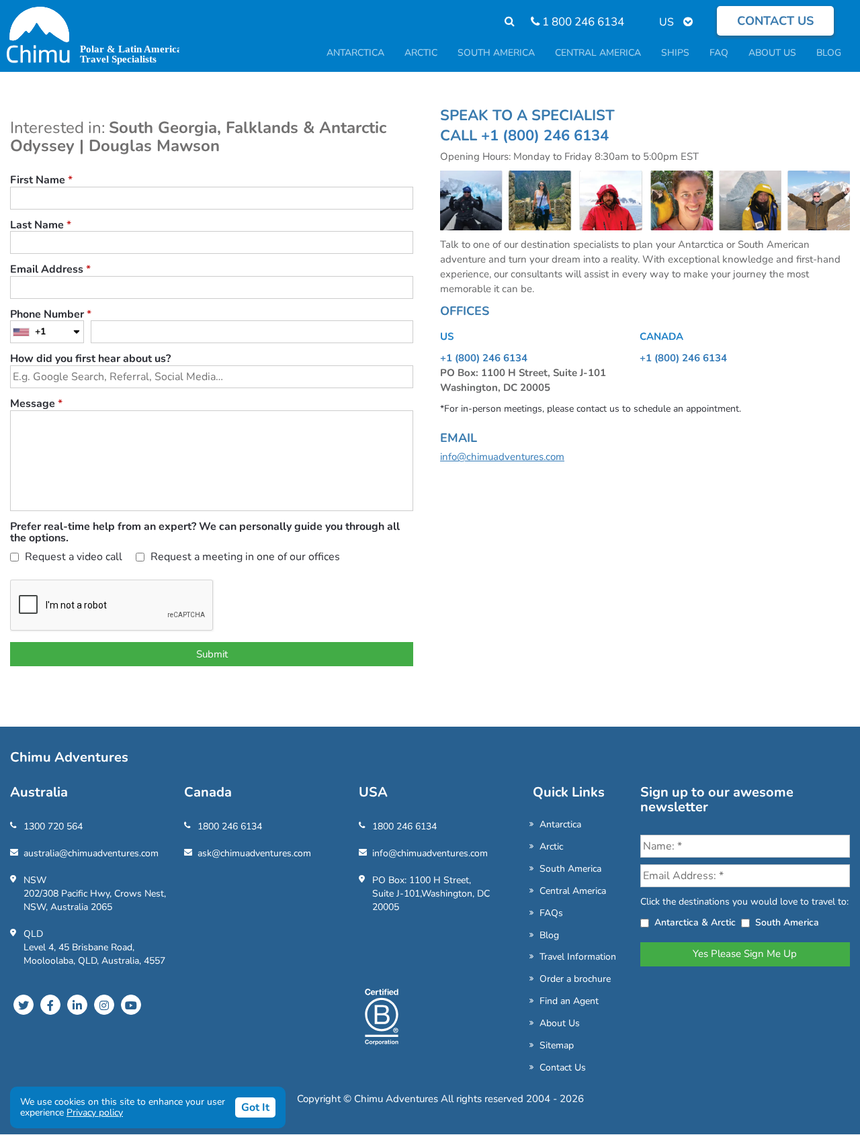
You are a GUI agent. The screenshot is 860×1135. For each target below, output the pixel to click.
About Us (560, 1023)
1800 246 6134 (230, 826)
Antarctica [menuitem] (355, 52)
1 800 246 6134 (582, 22)
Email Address (50, 270)
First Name (41, 181)
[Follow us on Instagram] (104, 1005)
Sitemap (557, 1045)
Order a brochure (575, 978)
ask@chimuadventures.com (254, 853)
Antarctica (560, 824)
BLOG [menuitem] (828, 52)
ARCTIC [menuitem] (420, 52)
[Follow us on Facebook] (50, 1005)
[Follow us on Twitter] (23, 1005)
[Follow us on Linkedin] (77, 1005)
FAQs (551, 913)
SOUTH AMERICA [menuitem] (496, 52)
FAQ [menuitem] (719, 52)
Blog (549, 935)
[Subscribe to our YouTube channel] (131, 1005)
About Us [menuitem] (772, 52)
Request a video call (72, 557)
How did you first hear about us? (90, 359)
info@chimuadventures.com (502, 456)
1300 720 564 (53, 826)
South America (570, 868)
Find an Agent (569, 1001)
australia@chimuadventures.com (91, 853)
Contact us (775, 21)
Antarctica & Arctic (695, 922)
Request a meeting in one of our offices (244, 557)
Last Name (40, 226)
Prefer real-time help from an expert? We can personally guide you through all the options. (205, 533)
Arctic (551, 846)
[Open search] (503, 22)
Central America (573, 890)
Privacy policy (95, 1112)
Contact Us (563, 1067)
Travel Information (578, 956)
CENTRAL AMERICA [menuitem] (598, 52)
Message (36, 404)
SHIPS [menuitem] (675, 52)
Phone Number (50, 315)
